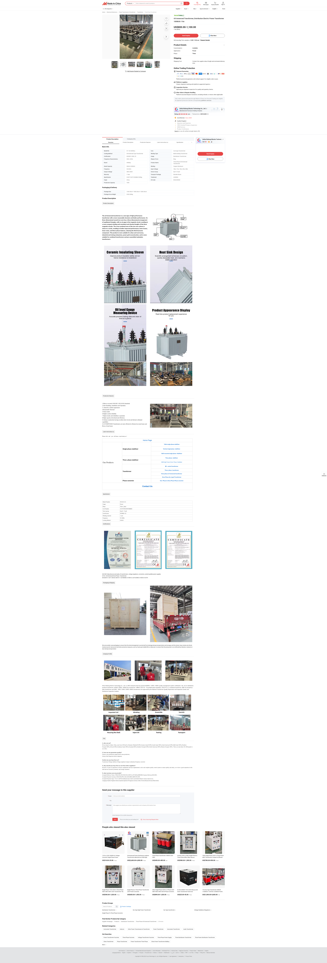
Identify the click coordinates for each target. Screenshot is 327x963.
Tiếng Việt (202, 952)
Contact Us (147, 486)
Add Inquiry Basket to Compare (136, 71)
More (103, 944)
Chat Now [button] (213, 35)
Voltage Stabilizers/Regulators (202, 910)
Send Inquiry (186, 35)
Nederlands (166, 952)
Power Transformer (158, 929)
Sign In (176, 131)
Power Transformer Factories (111, 937)
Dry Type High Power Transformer (142, 910)
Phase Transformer (122, 941)
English (123, 952)
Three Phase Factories (128, 937)
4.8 (204, 142)
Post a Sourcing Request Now (149, 819)
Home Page (147, 440)
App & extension (204, 9)
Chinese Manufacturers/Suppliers (143, 950)
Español (129, 952)
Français (141, 952)
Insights (206, 950)
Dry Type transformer (169, 910)
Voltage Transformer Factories (146, 937)
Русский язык (148, 952)
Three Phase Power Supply (165, 937)
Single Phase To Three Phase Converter (112, 913)
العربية (172, 952)
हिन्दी (186, 952)
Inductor (122, 929)
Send (115, 819)
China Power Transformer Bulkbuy (160, 941)
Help (194, 9)
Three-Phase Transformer (150, 12)
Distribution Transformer (108, 910)
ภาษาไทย (191, 952)
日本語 (182, 952)
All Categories (108, 9)
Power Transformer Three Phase (139, 941)
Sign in (223, 4)
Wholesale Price (166, 950)
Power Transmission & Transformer (127, 12)
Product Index (193, 950)
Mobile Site (200, 950)
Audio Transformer (188, 929)
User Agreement (173, 956)
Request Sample (205, 40)
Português (135, 952)
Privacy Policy (189, 956)
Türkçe (196, 952)
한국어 (177, 952)
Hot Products (122, 950)
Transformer (140, 12)
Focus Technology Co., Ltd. (152, 956)
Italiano (155, 952)
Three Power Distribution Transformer (205, 937)
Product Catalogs (126, 906)
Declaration (181, 956)
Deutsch (160, 952)
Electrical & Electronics (112, 12)
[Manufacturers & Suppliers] (111, 3)
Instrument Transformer (110, 929)
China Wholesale (156, 950)
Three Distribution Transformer (183, 937)
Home (103, 12)
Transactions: (200, 114)
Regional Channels (183, 950)
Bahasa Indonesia (211, 952)
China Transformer (108, 941)
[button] (188, 142)
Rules (223, 9)
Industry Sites (174, 950)
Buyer (185, 9)
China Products (130, 950)
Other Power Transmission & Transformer (139, 929)
